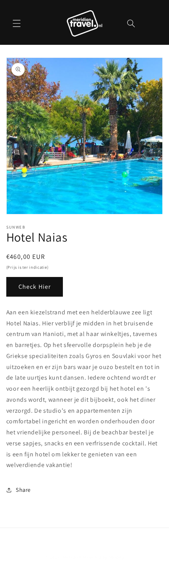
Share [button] (23, 489)
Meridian (72, 557)
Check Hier (34, 286)
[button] (16, 23)
